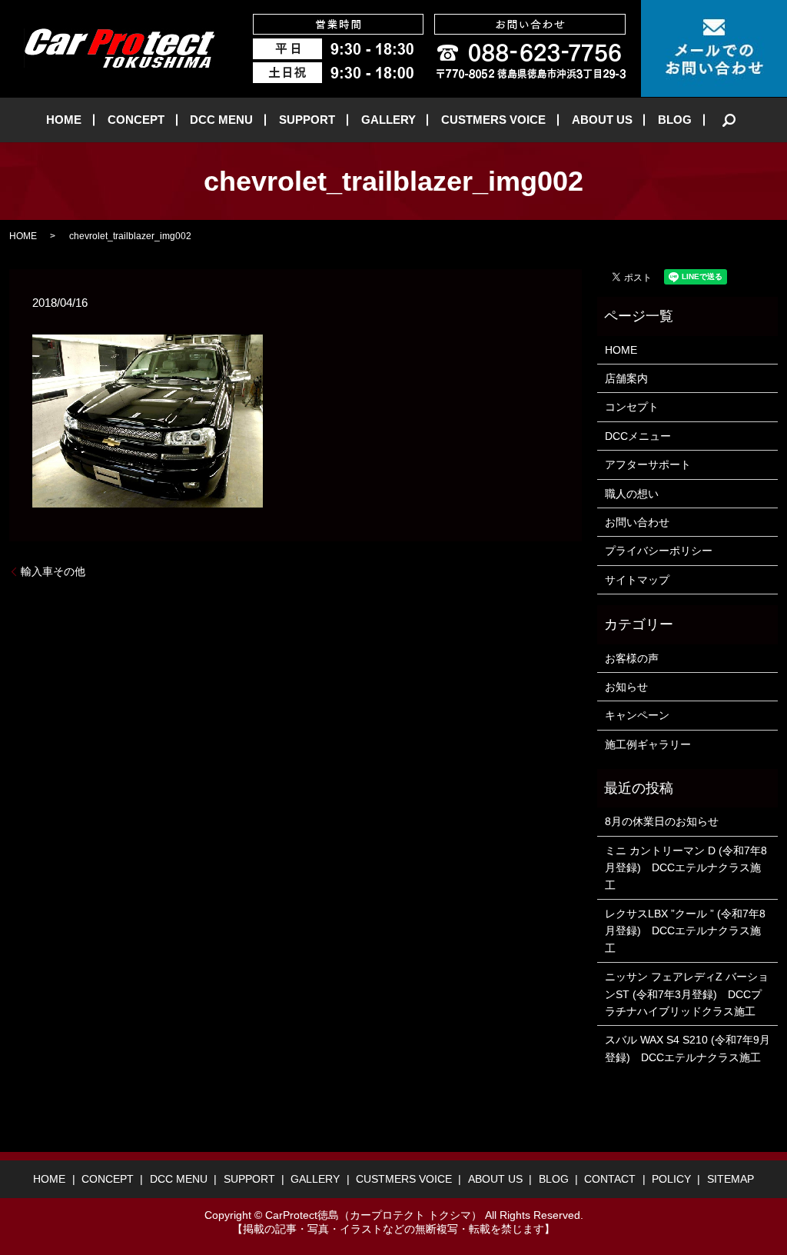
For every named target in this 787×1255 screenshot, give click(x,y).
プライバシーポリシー (658, 550)
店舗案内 (626, 378)
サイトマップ (637, 580)
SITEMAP (730, 1179)
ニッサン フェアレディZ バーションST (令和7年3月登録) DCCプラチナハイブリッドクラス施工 (687, 993)
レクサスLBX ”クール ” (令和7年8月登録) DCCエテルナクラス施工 (685, 930)
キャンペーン (637, 715)
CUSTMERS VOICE (493, 119)
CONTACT (610, 1179)
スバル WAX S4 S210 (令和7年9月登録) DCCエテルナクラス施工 (687, 1048)
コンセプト (632, 407)
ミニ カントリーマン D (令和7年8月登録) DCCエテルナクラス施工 (686, 867)
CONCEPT (136, 119)
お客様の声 (632, 658)
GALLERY (388, 119)
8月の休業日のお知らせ (662, 821)
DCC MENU (221, 119)
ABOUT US (602, 119)
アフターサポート (648, 464)
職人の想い (632, 494)
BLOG (675, 119)
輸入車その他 (53, 571)
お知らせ (626, 687)
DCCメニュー (638, 436)
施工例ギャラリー (648, 744)
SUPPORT (307, 119)
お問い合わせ (637, 522)
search (729, 119)
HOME (63, 119)
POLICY (671, 1179)
